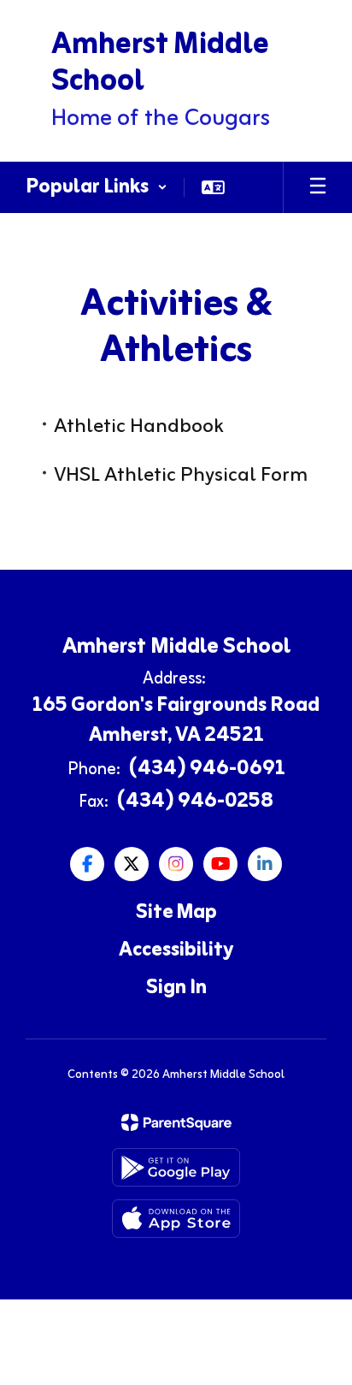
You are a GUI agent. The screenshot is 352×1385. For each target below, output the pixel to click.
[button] (97, 187)
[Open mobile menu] (318, 187)
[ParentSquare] (176, 1122)
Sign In (176, 988)
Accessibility (176, 950)
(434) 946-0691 (207, 769)
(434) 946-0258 (195, 801)
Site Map (176, 913)
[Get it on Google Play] (176, 1167)
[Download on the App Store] (176, 1218)
